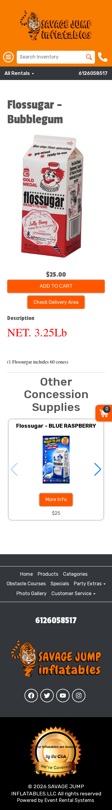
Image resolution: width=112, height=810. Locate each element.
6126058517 (93, 73)
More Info (56, 499)
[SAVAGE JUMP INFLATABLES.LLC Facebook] (31, 695)
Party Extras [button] (88, 583)
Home (26, 574)
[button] (98, 469)
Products (48, 574)
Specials (59, 583)
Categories (75, 574)
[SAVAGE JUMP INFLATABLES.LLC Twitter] (47, 695)
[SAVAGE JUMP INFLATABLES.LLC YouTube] (63, 695)
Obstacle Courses (26, 583)
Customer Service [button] (72, 593)
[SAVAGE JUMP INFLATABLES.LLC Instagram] (78, 695)
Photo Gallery (31, 593)
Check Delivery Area (56, 302)
